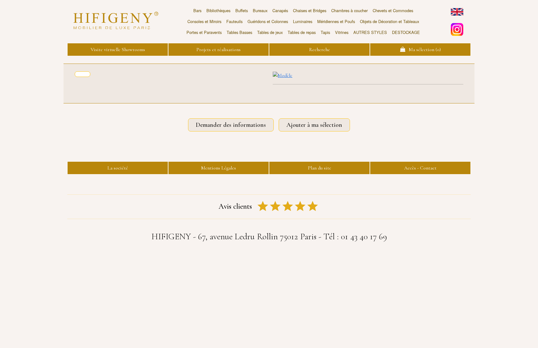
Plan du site (319, 168)
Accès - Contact (420, 168)
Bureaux (260, 10)
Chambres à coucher (349, 10)
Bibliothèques (218, 10)
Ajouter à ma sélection (314, 125)
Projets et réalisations (218, 49)
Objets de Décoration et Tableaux (389, 21)
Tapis (325, 32)
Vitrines (341, 32)
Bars (197, 10)
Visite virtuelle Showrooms (118, 49)
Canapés (280, 10)
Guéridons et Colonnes (268, 21)
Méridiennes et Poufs (336, 21)
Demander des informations (231, 125)
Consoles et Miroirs (204, 21)
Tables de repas (302, 32)
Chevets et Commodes (393, 10)
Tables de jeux (270, 32)
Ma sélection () (423, 49)
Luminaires (302, 21)
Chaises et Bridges (309, 10)
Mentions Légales (218, 168)
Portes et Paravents (204, 32)
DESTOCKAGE (406, 32)
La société (117, 168)
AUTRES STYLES (370, 32)
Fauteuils (234, 21)
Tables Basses (239, 32)
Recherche (319, 49)
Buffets (241, 10)
